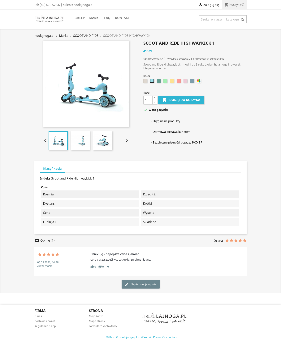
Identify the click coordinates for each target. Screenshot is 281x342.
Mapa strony (97, 321)
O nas (38, 316)
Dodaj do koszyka (181, 100)
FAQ (107, 18)
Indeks (45, 178)
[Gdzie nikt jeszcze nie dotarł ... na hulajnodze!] (164, 316)
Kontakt (122, 18)
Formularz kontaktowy (103, 326)
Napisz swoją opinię (140, 284)
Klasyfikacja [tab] (52, 168)
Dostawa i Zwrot (44, 321)
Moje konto (96, 316)
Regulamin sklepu (46, 326)
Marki (94, 18)
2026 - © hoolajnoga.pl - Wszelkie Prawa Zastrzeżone (140, 337)
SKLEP (80, 18)
